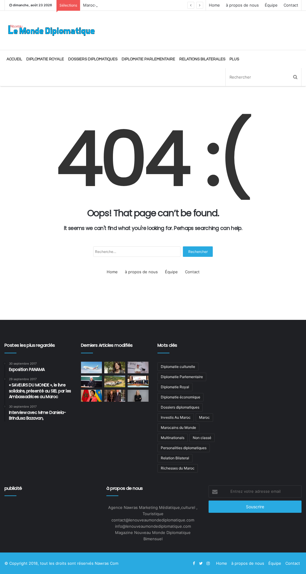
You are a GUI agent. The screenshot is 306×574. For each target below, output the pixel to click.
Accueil (14, 59)
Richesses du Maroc (178, 468)
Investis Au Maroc (176, 417)
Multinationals (172, 437)
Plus (234, 59)
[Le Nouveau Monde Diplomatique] (50, 30)
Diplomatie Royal (175, 387)
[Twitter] (200, 563)
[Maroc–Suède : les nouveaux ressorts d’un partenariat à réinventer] (138, 395)
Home (214, 5)
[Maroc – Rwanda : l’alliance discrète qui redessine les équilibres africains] (91, 395)
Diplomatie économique (180, 397)
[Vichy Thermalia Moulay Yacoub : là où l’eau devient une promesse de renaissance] (114, 381)
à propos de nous (242, 5)
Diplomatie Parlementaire (148, 59)
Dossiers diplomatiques (92, 59)
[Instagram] (208, 563)
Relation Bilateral (175, 458)
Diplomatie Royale (45, 59)
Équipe (271, 5)
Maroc (204, 417)
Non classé (202, 437)
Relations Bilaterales (202, 59)
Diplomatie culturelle (178, 366)
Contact (291, 5)
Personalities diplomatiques (183, 448)
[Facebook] (193, 563)
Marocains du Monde (178, 427)
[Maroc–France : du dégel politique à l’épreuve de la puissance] (138, 381)
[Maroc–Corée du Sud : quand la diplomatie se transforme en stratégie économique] (138, 367)
